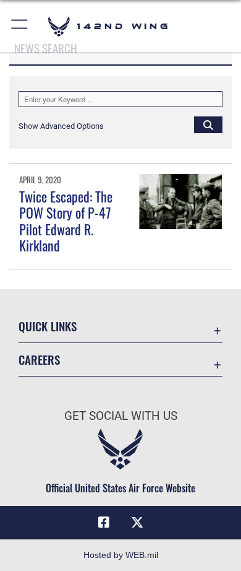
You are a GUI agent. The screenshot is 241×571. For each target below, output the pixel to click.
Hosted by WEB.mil (120, 555)
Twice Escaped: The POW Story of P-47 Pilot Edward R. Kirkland (65, 220)
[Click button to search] (208, 124)
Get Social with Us (120, 416)
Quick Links (48, 326)
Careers (39, 359)
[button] (20, 26)
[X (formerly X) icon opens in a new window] (137, 522)
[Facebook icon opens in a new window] (104, 522)
